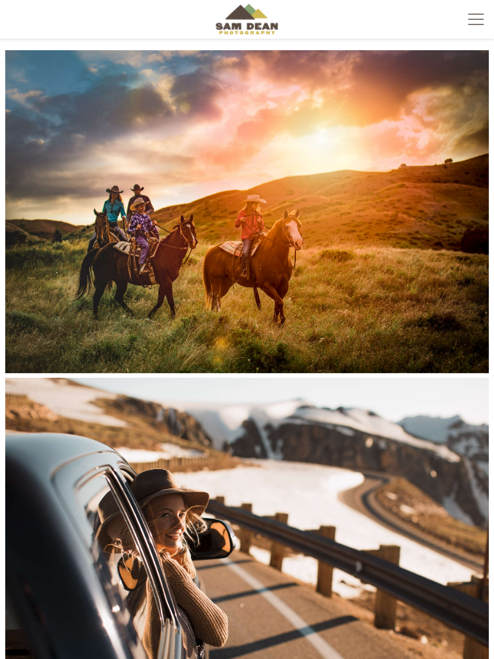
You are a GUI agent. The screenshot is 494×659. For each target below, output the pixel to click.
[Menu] (476, 19)
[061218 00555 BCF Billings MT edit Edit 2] (247, 211)
